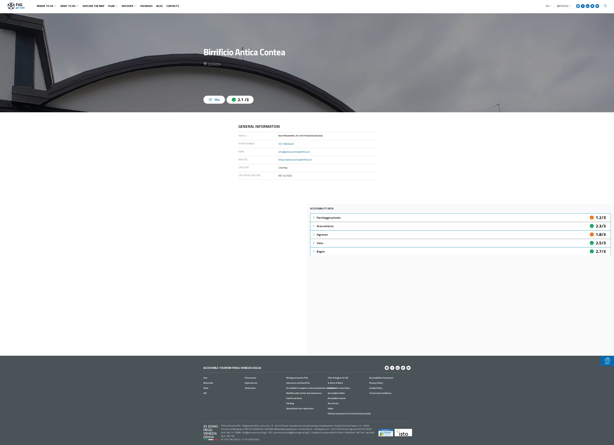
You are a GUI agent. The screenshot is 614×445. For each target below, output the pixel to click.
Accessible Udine (336, 393)
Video (330, 408)
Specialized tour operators (300, 408)
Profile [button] (563, 6)
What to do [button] (67, 6)
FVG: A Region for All (338, 377)
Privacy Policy (376, 382)
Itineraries (250, 388)
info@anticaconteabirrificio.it (294, 152)
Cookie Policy (375, 388)
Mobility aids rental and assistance (304, 393)
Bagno (321, 251)
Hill (205, 393)
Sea (205, 377)
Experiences (251, 382)
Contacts (172, 6)
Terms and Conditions (380, 393)
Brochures (333, 403)
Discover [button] (127, 6)
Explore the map (93, 6)
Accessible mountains (339, 388)
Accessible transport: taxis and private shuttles (310, 388)
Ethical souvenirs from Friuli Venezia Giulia (349, 413)
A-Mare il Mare (335, 382)
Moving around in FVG (297, 377)
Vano (320, 243)
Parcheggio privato (329, 217)
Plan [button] (111, 6)
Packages (146, 6)
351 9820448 (285, 144)
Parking (290, 403)
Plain (205, 388)
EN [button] (547, 6)
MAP (607, 363)
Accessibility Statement (381, 377)
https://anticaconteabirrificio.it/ (295, 159)
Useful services (294, 398)
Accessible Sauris (336, 398)
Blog (159, 6)
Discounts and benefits (298, 382)
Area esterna (325, 226)
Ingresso (322, 234)
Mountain (208, 382)
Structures (250, 377)
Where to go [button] (45, 6)
